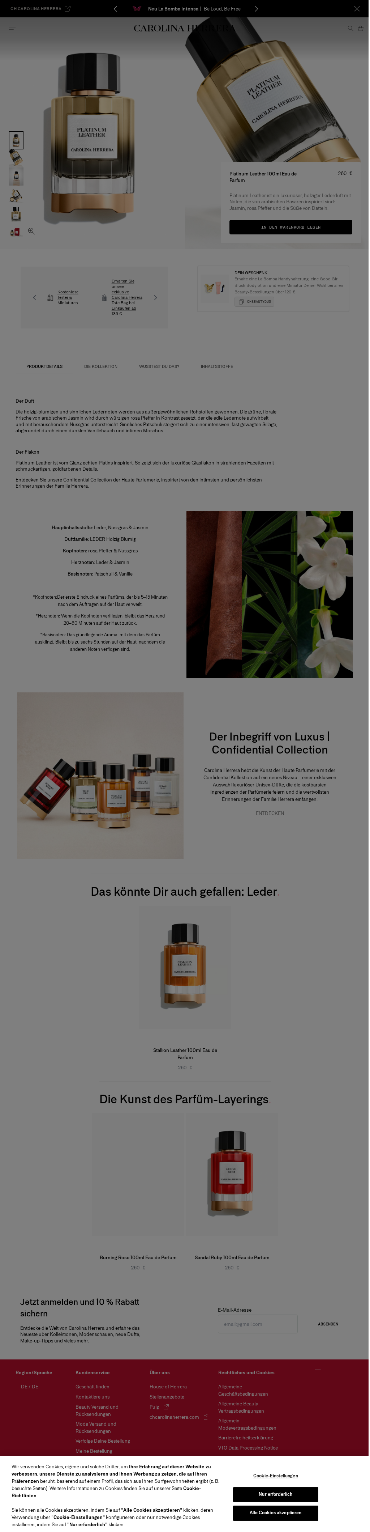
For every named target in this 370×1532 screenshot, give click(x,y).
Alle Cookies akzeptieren (275, 1513)
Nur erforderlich (275, 1494)
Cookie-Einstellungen (275, 1476)
